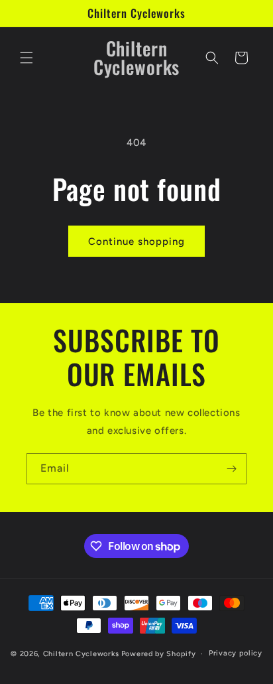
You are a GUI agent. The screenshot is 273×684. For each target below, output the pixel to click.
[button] (26, 57)
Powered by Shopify (158, 654)
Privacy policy (235, 653)
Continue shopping (136, 241)
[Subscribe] (231, 468)
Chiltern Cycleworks (81, 654)
